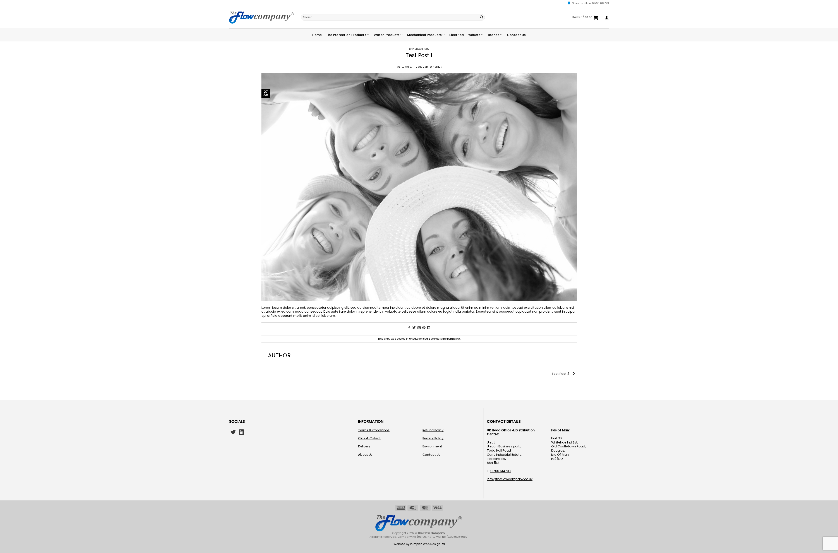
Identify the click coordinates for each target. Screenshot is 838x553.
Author (437, 66)
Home (317, 35)
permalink (453, 339)
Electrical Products (464, 35)
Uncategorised (419, 49)
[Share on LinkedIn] (428, 328)
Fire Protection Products (346, 35)
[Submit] (481, 17)
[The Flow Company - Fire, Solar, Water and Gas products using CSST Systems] (261, 17)
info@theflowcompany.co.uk (509, 479)
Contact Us (516, 35)
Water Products (387, 35)
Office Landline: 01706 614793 (590, 3)
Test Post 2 (561, 374)
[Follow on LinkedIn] (241, 433)
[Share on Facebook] (409, 328)
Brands (493, 35)
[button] (585, 17)
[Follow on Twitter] (233, 433)
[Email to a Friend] (419, 328)
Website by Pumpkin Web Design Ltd (419, 544)
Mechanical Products (424, 35)
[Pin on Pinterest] (424, 328)
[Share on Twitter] (414, 328)
